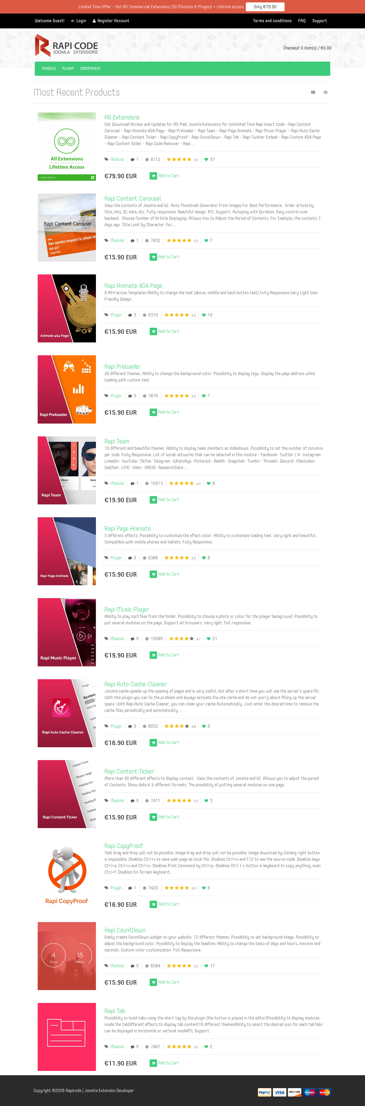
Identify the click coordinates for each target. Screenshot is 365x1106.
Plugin (68, 68)
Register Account (112, 20)
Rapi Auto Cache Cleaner (135, 684)
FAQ (302, 20)
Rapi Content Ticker (129, 771)
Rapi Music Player (126, 609)
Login (80, 20)
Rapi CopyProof (123, 845)
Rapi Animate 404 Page (133, 285)
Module (49, 68)
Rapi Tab (114, 1010)
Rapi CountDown (125, 930)
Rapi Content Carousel (132, 198)
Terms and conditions (272, 20)
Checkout (307, 48)
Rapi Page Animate (127, 528)
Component (90, 68)
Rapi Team (117, 441)
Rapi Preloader (122, 366)
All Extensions (121, 117)
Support (319, 20)
